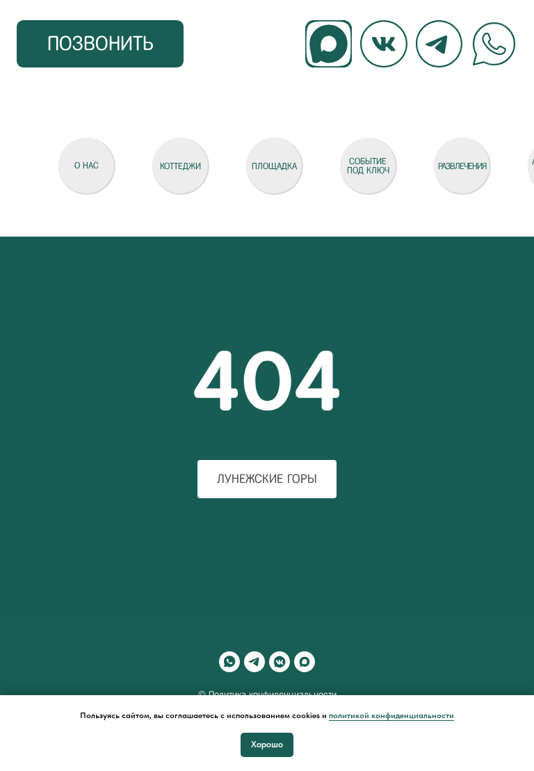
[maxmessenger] (304, 661)
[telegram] (254, 661)
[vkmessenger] (279, 661)
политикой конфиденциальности (391, 715)
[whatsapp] (229, 661)
